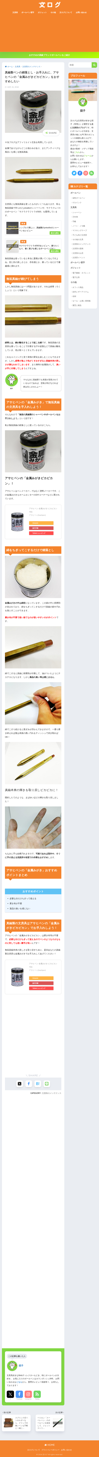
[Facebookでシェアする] (28, 1083)
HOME (51, 1444)
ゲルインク (76, 202)
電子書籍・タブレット (81, 273)
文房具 (15, 12)
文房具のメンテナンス (51, 1093)
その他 (53, 12)
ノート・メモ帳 (78, 226)
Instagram (28, 1399)
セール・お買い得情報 (81, 301)
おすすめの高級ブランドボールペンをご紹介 (49, 55)
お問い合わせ (81, 12)
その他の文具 (77, 239)
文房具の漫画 (77, 248)
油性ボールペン (78, 198)
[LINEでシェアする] (46, 1083)
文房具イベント (78, 258)
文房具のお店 (77, 253)
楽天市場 (35, 528)
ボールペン (76, 193)
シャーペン (76, 212)
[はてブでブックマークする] (37, 1083)
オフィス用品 (77, 287)
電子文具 (76, 277)
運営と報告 (76, 305)
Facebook (19, 1399)
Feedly (37, 1399)
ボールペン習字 (27, 12)
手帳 (74, 221)
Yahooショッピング (38, 533)
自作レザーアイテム (80, 292)
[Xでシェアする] (19, 1083)
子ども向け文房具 (79, 235)
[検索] (94, 65)
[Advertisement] (49, 34)
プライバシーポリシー (50, 1450)
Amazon (35, 523)
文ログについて (66, 12)
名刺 (74, 296)
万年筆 (75, 217)
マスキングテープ (79, 230)
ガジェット (42, 12)
